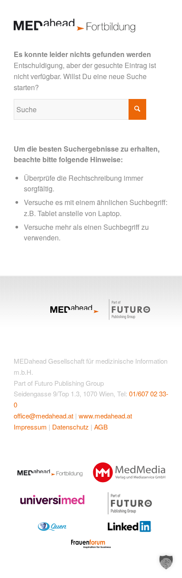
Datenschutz (70, 426)
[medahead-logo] (75, 21)
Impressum (30, 426)
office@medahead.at (43, 415)
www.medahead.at (105, 415)
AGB (101, 426)
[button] (166, 562)
